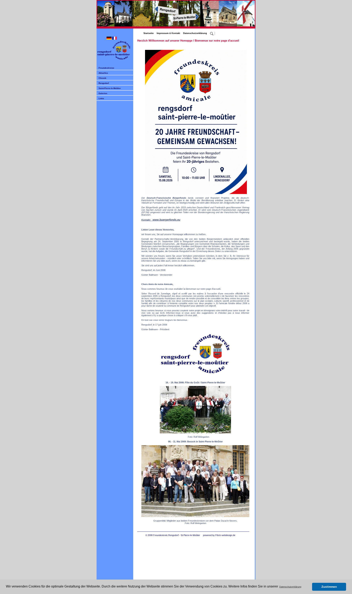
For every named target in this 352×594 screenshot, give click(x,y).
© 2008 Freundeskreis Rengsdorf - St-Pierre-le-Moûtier (172, 535)
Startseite (148, 33)
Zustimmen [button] (329, 586)
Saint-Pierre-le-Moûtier (110, 88)
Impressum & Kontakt (168, 33)
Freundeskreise (106, 68)
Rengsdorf (104, 83)
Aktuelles (103, 73)
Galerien (103, 93)
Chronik (102, 78)
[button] (308, 587)
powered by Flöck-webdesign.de (219, 535)
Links (101, 98)
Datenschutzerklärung (195, 33)
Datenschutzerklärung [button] (290, 586)
